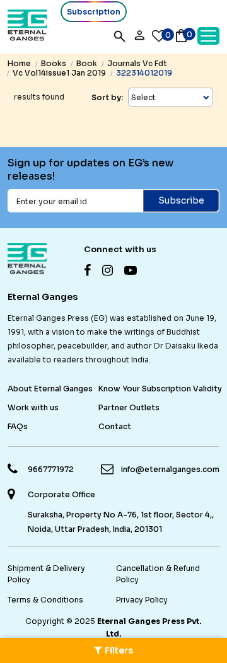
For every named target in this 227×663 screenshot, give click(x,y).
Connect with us (120, 249)
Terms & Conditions (45, 599)
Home (19, 63)
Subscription (93, 11)
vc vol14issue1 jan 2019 (59, 73)
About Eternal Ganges (50, 388)
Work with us (33, 407)
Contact (114, 426)
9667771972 (51, 469)
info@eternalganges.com (170, 469)
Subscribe (181, 200)
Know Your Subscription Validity (160, 388)
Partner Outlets (129, 407)
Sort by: (107, 97)
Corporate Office (61, 494)
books (53, 63)
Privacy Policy (142, 599)
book (86, 63)
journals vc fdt (137, 63)
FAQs (18, 426)
